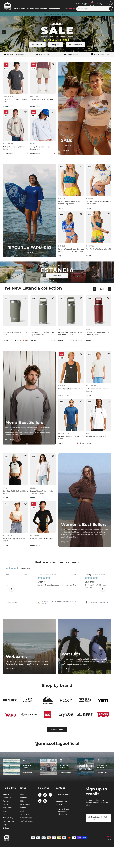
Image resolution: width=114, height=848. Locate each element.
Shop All (55, 45)
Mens (23, 9)
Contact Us (7, 797)
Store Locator (25, 814)
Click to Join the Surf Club (99, 818)
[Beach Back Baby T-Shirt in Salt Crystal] (15, 517)
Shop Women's (75, 45)
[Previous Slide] (4, 32)
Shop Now (65, 150)
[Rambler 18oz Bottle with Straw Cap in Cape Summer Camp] (73, 340)
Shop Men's (37, 45)
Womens (30, 9)
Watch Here (27, 773)
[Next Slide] (110, 32)
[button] (25, 64)
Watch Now (10, 669)
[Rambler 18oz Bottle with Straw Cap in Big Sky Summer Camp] (71, 340)
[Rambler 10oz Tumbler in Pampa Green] (15, 310)
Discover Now (65, 773)
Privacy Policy (8, 818)
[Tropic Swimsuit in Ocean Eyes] (43, 517)
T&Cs (5, 814)
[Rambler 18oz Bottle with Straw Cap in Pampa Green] (70, 310)
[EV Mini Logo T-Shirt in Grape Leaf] (80, 443)
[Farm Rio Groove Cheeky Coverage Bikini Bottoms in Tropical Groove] (71, 227)
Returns (6, 804)
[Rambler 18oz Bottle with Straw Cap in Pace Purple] (79, 340)
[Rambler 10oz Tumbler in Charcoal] (21, 340)
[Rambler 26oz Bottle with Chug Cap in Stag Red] (98, 310)
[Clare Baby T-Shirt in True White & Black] (15, 469)
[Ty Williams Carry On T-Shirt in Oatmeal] (98, 367)
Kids (37, 9)
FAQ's (5, 824)
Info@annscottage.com (64, 794)
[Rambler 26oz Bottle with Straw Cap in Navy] (52, 340)
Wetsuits (43, 9)
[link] (57, 602)
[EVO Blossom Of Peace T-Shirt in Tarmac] (15, 78)
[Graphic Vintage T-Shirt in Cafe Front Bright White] (43, 469)
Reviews (6, 828)
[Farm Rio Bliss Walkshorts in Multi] (98, 227)
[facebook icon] (40, 796)
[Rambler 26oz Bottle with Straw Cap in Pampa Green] (43, 310)
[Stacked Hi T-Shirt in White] (98, 415)
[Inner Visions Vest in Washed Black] (71, 367)
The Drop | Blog (8, 821)
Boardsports (54, 9)
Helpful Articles (26, 818)
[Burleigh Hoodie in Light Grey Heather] (15, 125)
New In (17, 9)
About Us (6, 794)
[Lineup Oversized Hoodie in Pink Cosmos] (55, 153)
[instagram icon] (45, 796)
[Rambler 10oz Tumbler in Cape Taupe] (18, 340)
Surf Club (65, 14)
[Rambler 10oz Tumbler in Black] (15, 340)
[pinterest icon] (50, 796)
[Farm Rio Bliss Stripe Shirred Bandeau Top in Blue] (71, 180)
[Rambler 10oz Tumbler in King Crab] (23, 340)
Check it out (102, 773)
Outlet (71, 9)
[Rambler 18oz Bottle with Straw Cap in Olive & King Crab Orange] (76, 340)
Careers (5, 811)
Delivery (6, 801)
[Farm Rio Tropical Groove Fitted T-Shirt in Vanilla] (98, 180)
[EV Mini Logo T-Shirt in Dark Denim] (71, 415)
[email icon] (45, 802)
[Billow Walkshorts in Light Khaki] (43, 78)
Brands (64, 9)
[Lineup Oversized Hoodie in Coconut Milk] (43, 125)
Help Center (7, 808)
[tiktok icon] (40, 802)
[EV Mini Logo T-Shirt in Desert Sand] (78, 443)
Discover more (57, 730)
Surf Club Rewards (27, 821)
